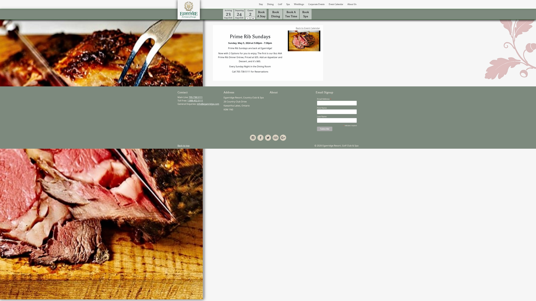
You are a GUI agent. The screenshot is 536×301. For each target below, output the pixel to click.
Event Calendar (336, 4)
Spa (288, 4)
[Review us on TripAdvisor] (275, 137)
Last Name (322, 116)
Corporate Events (316, 4)
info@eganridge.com (208, 103)
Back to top (184, 145)
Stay (261, 4)
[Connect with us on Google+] (283, 137)
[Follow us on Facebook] (260, 137)
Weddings (299, 4)
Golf (280, 4)
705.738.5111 (196, 97)
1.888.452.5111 (195, 100)
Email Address (324, 99)
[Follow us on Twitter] (268, 137)
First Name (322, 108)
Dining (270, 4)
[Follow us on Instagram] (253, 137)
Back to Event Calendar (308, 28)
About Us (351, 4)
